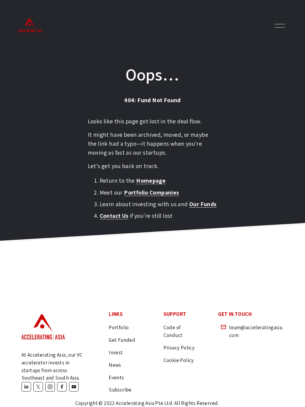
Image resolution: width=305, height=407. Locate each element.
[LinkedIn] (26, 387)
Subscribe (120, 389)
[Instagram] (50, 387)
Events (116, 377)
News (115, 364)
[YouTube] (74, 387)
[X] (38, 387)
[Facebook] (62, 387)
